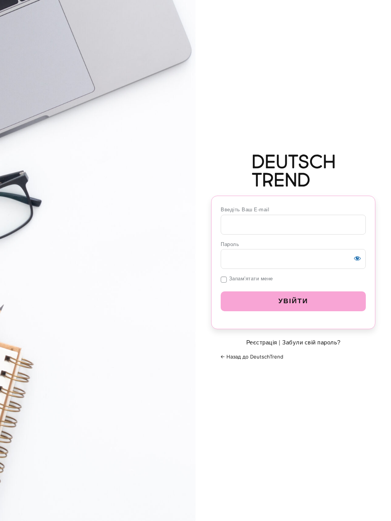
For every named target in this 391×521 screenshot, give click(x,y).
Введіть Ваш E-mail (245, 209)
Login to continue (293, 170)
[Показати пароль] (357, 258)
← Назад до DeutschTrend (251, 357)
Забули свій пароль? (311, 342)
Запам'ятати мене (251, 278)
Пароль (230, 244)
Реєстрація (261, 342)
